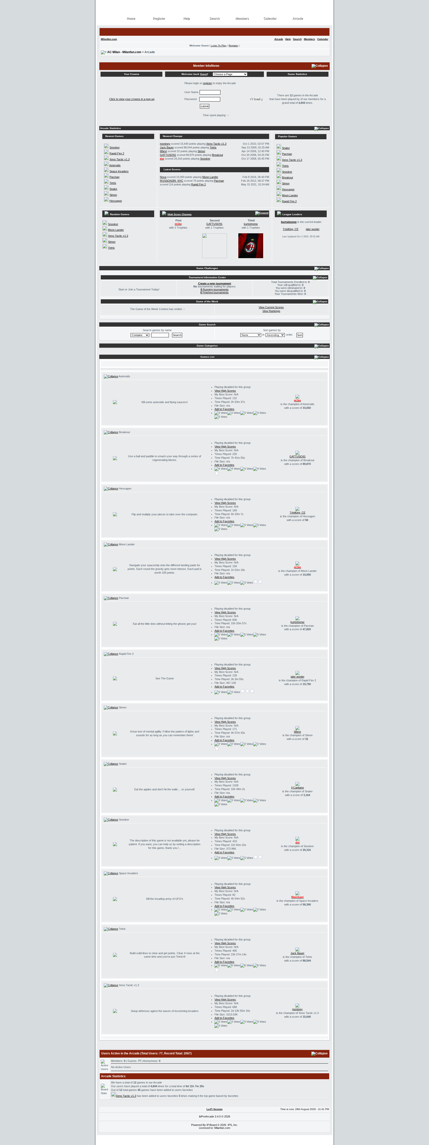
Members (242, 18)
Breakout (217, 154)
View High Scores (225, 390)
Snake (113, 188)
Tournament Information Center (207, 277)
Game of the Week (207, 301)
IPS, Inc (232, 1124)
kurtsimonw (251, 223)
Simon (113, 194)
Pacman (114, 176)
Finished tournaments (214, 292)
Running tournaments (215, 289)
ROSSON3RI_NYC (171, 180)
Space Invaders (119, 171)
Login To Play (218, 45)
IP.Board (212, 1124)
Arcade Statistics (110, 128)
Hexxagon (115, 200)
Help (186, 18)
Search (214, 18)
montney (165, 143)
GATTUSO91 (168, 154)
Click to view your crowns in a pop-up (131, 99)
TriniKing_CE (290, 229)
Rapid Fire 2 (116, 153)
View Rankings (271, 311)
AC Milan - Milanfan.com (124, 52)
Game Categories (207, 345)
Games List (207, 356)
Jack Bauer (167, 147)
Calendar (270, 18)
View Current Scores (271, 307)
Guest (203, 74)
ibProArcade (206, 1116)
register (207, 83)
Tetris (112, 182)
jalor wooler (313, 229)
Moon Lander (210, 176)
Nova (163, 176)
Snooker (114, 147)
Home (131, 18)
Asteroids (115, 165)
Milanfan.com (109, 39)
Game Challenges (207, 268)
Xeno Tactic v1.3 (119, 159)
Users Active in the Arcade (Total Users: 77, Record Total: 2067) (146, 1053)
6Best (163, 151)
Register (159, 18)
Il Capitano (297, 787)
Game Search (207, 324)
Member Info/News (206, 66)
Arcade (297, 18)
